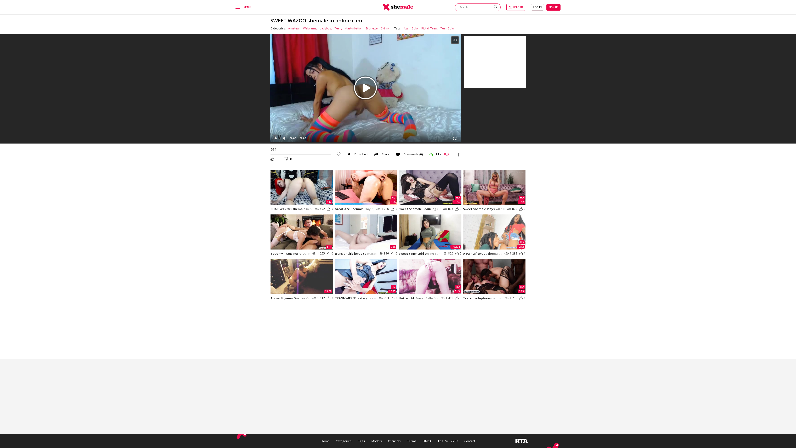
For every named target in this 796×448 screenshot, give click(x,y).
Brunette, (372, 28)
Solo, (415, 28)
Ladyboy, (326, 28)
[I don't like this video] (448, 154)
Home (325, 441)
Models (376, 441)
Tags (361, 441)
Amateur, (294, 28)
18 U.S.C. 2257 (448, 441)
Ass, (406, 28)
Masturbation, (354, 28)
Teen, (338, 28)
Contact (469, 441)
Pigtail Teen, (429, 28)
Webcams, (310, 28)
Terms (411, 441)
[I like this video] (431, 154)
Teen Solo (447, 28)
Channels (394, 441)
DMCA (427, 441)
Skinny (385, 28)
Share (386, 154)
